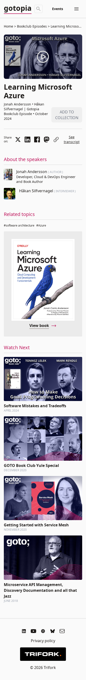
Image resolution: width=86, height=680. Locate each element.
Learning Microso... (65, 26)
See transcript (72, 139)
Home (8, 26)
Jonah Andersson (32, 171)
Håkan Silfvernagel (36, 190)
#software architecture (19, 225)
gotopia (18, 8)
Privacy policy (43, 640)
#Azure (41, 225)
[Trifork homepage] (43, 654)
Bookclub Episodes (32, 26)
